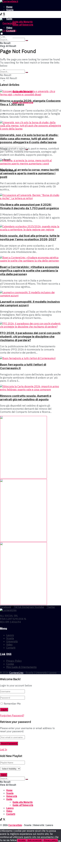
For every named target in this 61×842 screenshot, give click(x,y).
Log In (3, 749)
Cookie (10, 663)
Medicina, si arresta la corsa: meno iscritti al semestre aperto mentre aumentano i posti (29, 173)
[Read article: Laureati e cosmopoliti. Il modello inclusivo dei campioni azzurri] (30, 294)
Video (9, 644)
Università (11, 12)
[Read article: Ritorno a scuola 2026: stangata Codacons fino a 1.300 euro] (30, 93)
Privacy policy (50, 840)
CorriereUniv (16, 672)
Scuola (9, 9)
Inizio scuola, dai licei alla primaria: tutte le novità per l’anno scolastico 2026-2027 (29, 237)
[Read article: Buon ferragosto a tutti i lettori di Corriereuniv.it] (30, 358)
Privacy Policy (14, 660)
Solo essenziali (34, 840)
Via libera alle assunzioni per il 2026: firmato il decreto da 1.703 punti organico (29, 206)
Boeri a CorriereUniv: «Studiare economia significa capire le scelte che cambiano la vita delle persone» (29, 270)
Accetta (21, 840)
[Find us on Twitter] (4, 14)
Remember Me (12, 703)
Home (9, 6)
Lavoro (10, 15)
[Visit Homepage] (9, 1)
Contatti (10, 647)
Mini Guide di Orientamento (21, 667)
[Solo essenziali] (59, 841)
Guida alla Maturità (23, 21)
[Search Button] (26, 40)
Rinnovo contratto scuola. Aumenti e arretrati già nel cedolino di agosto (25, 397)
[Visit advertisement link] (23, 477)
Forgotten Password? (12, 715)
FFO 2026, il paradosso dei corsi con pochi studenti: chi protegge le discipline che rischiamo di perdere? (30, 336)
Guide (9, 80)
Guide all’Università (23, 24)
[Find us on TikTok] (1, 14)
